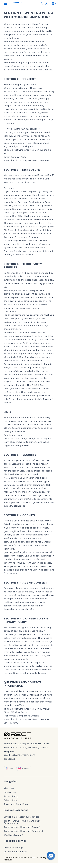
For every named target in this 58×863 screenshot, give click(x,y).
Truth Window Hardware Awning (22, 827)
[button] (51, 856)
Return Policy (11, 796)
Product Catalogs (13, 848)
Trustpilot (9, 758)
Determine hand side (15, 852)
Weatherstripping (13, 835)
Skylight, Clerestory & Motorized (21, 817)
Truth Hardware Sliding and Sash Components (22, 822)
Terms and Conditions (16, 804)
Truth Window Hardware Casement (23, 831)
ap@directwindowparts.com (19, 755)
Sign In (47, 3)
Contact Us (10, 792)
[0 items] (53, 3)
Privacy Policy (11, 800)
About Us (9, 788)
